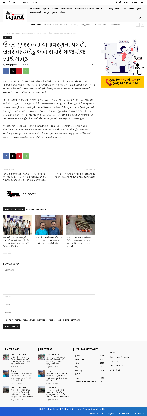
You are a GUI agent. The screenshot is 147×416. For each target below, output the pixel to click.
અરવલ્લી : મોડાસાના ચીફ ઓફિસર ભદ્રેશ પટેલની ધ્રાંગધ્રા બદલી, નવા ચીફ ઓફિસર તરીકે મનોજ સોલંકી (85, 25)
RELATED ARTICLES (14, 209)
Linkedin (125, 413)
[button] (140, 18)
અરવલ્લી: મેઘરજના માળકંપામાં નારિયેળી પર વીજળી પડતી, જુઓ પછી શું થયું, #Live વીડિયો (75, 175)
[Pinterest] (19, 71)
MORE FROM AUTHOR (36, 209)
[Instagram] (120, 2)
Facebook (94, 413)
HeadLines (15, 33)
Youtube (140, 413)
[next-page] (9, 252)
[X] (13, 71)
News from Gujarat (18, 354)
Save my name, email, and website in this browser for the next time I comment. (43, 320)
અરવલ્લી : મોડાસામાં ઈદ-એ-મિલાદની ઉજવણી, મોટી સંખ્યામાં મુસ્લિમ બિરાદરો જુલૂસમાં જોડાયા (22, 360)
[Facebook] (116, 2)
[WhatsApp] (26, 71)
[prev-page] (5, 252)
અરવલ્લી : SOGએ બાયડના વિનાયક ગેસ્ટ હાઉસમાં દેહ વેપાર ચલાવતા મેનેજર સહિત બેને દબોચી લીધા (48, 240)
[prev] (138, 25)
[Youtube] (127, 2)
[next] (142, 25)
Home (5, 33)
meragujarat (11, 64)
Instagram (110, 413)
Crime (13, 371)
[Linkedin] (124, 2)
